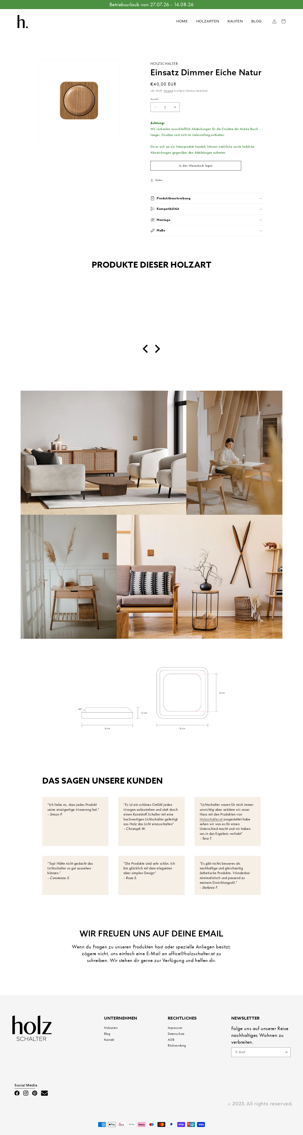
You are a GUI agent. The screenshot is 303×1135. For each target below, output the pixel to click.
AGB (171, 1039)
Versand (168, 90)
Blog (107, 1034)
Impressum (175, 1028)
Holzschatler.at (212, 819)
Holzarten (111, 1028)
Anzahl (154, 99)
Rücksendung (177, 1045)
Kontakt (109, 1039)
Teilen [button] (159, 180)
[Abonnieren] (285, 1052)
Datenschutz (176, 1034)
